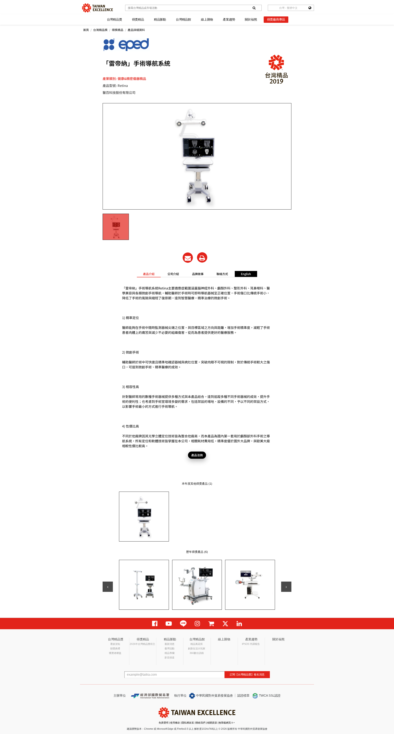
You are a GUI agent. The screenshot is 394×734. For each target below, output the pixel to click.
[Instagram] (197, 623)
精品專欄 (169, 653)
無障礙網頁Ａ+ (227, 722)
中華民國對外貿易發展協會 (214, 695)
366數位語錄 (197, 653)
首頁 (86, 30)
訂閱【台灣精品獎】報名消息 (247, 674)
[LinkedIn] (239, 623)
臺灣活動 (169, 648)
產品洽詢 (197, 455)
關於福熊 (251, 19)
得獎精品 (138, 19)
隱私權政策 (188, 722)
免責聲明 (163, 722)
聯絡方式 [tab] (222, 274)
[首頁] (97, 8)
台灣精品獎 (114, 19)
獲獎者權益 (115, 653)
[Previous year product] (108, 587)
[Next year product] (286, 587)
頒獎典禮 (115, 648)
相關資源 (212, 722)
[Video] (169, 623)
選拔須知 (115, 644)
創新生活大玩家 (196, 648)
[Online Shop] (211, 623)
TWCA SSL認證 (269, 695)
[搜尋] (254, 8)
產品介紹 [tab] (149, 274)
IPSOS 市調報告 (251, 644)
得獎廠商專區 (276, 19)
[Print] (202, 257)
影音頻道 (169, 657)
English (246, 274)
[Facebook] (154, 623)
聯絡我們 (200, 722)
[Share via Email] (188, 257)
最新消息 (169, 644)
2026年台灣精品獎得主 (142, 644)
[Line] (183, 623)
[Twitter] (225, 623)
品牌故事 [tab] (198, 274)
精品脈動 (160, 19)
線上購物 (207, 19)
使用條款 (175, 722)
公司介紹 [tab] (173, 274)
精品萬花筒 (196, 644)
